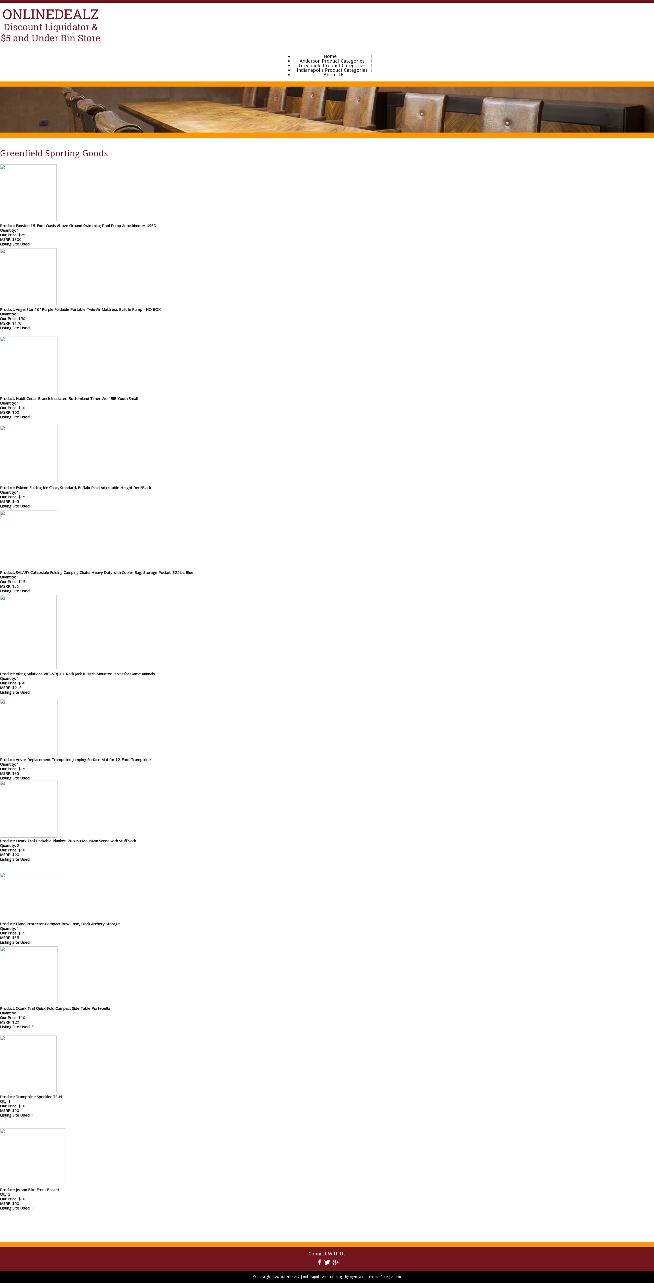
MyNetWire (357, 1277)
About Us (334, 75)
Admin (396, 1277)
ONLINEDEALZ (289, 1277)
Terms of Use (378, 1277)
